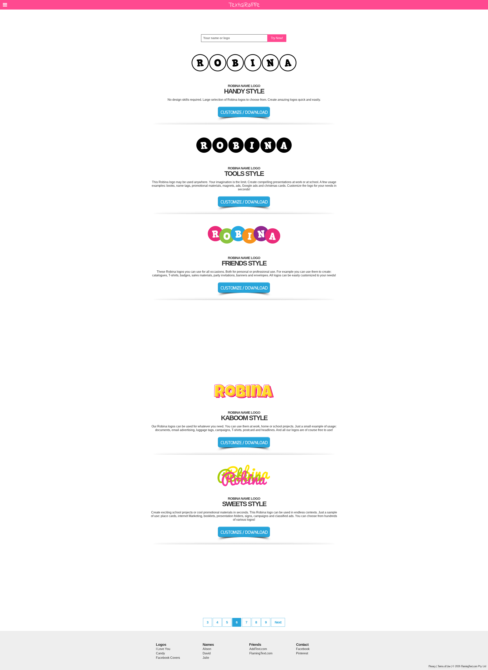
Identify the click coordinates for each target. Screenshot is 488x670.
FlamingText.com (260, 653)
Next (278, 622)
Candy (160, 653)
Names (208, 645)
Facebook (303, 649)
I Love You (163, 649)
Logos (161, 645)
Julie (206, 657)
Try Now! (277, 38)
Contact (302, 645)
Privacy (432, 666)
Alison (207, 649)
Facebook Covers (168, 657)
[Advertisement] (245, 19)
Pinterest (302, 653)
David (207, 653)
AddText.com (258, 649)
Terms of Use (444, 666)
